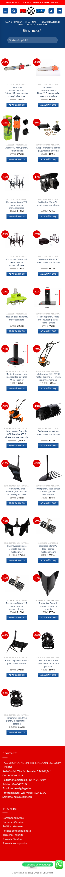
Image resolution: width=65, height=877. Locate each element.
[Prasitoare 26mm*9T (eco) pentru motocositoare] (48, 526)
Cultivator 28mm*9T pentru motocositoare (48, 261)
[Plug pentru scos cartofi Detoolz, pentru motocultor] (48, 469)
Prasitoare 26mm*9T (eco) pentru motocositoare (48, 549)
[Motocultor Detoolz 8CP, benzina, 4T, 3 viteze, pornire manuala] (16, 411)
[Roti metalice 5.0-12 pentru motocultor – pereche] (16, 698)
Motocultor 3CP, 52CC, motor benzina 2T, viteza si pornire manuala (48, 377)
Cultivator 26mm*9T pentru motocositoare (48, 203)
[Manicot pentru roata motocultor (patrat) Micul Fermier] (48, 297)
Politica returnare (12, 826)
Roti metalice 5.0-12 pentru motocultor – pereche (16, 721)
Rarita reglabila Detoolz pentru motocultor (16, 662)
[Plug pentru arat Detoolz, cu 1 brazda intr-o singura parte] (16, 469)
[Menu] (5, 11)
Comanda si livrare (13, 817)
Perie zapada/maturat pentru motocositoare (48, 433)
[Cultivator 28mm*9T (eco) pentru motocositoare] (16, 239)
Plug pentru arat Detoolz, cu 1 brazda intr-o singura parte (16, 491)
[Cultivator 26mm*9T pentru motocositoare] (48, 182)
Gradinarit (32, 22)
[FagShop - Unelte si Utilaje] (33, 11)
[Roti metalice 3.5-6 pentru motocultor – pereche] (48, 640)
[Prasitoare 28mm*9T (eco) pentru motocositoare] (16, 583)
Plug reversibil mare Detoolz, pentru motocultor (16, 549)
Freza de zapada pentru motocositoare (16, 318)
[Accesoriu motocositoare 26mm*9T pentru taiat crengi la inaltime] (16, 67)
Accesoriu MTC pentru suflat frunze (16, 149)
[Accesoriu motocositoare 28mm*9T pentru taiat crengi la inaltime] (48, 67)
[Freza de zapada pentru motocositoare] (16, 297)
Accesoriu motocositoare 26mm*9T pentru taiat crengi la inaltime (16, 92)
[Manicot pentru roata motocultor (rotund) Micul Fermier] (16, 354)
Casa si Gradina (13, 22)
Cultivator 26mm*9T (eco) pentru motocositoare (16, 205)
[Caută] (14, 11)
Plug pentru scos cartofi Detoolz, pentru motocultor (48, 491)
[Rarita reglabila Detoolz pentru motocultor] (16, 640)
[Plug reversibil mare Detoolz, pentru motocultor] (16, 526)
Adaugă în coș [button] (16, 105)
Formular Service (12, 839)
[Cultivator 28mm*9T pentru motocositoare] (48, 239)
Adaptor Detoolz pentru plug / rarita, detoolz (48, 149)
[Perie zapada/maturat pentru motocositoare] (48, 411)
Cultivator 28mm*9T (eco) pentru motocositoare (16, 262)
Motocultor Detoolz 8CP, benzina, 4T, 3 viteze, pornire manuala (16, 434)
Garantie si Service (13, 821)
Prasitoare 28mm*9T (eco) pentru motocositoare (16, 606)
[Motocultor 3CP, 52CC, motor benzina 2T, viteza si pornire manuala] (48, 354)
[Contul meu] (51, 11)
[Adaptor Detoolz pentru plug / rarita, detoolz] (48, 128)
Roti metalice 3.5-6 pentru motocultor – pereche (48, 663)
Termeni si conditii (12, 834)
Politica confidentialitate (16, 830)
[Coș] (59, 11)
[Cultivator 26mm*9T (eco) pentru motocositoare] (16, 182)
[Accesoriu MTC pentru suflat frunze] (16, 128)
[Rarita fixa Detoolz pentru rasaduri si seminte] (48, 583)
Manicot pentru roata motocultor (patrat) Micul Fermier (48, 319)
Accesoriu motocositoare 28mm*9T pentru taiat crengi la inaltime (48, 92)
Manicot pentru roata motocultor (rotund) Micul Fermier (17, 377)
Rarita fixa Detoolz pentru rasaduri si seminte (48, 606)
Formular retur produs (15, 843)
